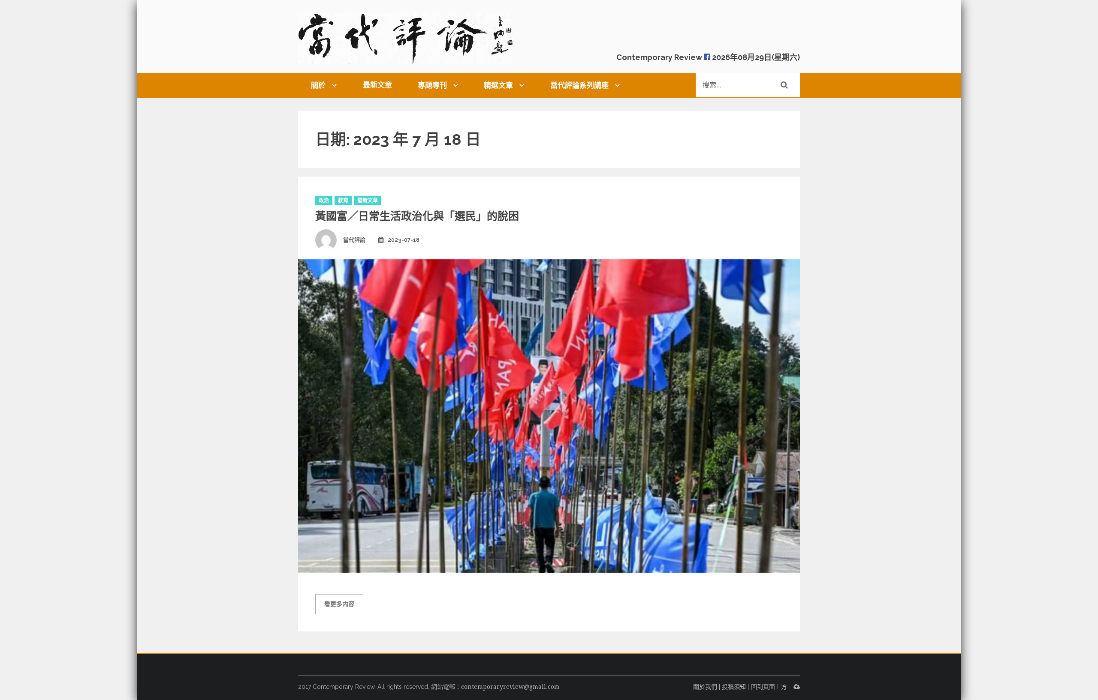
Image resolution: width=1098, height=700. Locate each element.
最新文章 (377, 85)
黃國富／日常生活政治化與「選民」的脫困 (417, 216)
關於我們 (705, 686)
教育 (343, 201)
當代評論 (354, 240)
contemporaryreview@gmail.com (510, 686)
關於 (318, 85)
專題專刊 (432, 85)
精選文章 (498, 85)
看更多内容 (339, 604)
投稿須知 (734, 686)
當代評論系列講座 (579, 85)
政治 (324, 201)
